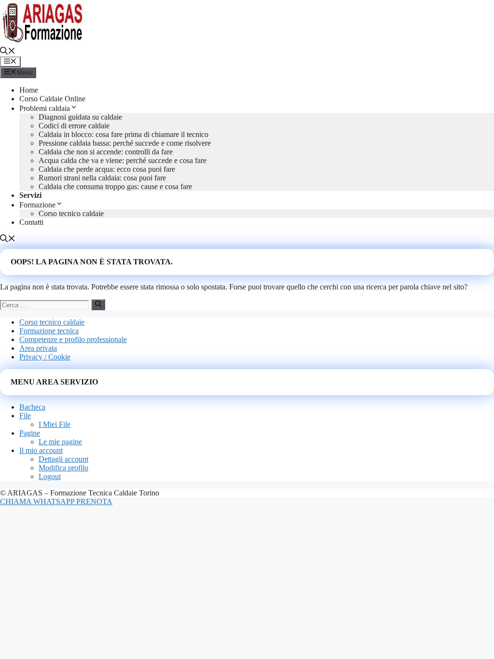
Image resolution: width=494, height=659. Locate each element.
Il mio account (41, 450)
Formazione (37, 205)
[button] (7, 52)
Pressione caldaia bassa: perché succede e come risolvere (125, 143)
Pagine (29, 433)
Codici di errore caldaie (74, 126)
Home (28, 90)
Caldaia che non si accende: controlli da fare (106, 152)
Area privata (38, 348)
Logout (50, 476)
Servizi (30, 195)
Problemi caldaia (44, 108)
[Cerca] (98, 304)
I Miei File (54, 424)
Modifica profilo (63, 468)
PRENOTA (94, 501)
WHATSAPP (54, 501)
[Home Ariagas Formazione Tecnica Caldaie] (43, 42)
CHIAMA (16, 501)
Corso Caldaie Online (52, 99)
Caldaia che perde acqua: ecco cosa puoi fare (107, 169)
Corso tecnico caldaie (71, 213)
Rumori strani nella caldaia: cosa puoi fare (102, 178)
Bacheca (32, 407)
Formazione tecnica (49, 331)
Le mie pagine (60, 442)
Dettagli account (63, 459)
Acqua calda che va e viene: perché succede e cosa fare (122, 160)
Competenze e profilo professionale (73, 339)
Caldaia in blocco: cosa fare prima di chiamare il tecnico (123, 134)
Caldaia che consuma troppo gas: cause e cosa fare (115, 186)
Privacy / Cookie (44, 357)
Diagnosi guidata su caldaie (80, 117)
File (25, 416)
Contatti (31, 222)
